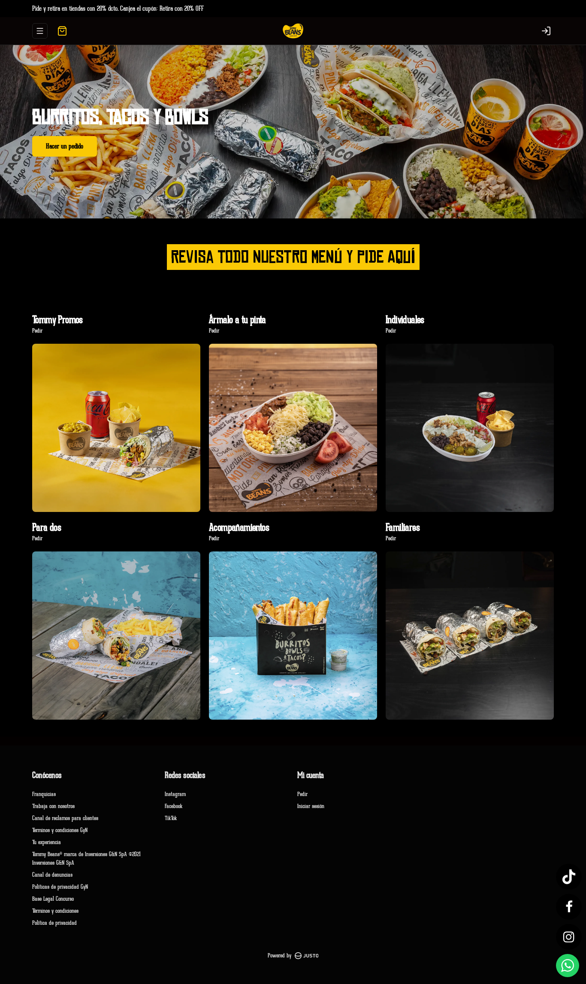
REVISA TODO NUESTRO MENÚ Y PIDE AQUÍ (293, 257)
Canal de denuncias (52, 874)
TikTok (171, 818)
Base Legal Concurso (53, 898)
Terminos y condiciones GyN (60, 830)
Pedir (302, 794)
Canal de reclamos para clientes (65, 818)
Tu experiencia (46, 842)
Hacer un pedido (64, 146)
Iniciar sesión (310, 806)
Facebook (173, 806)
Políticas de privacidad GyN (60, 886)
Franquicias (44, 794)
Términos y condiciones (55, 910)
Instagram (175, 794)
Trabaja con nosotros (53, 806)
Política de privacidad (54, 922)
